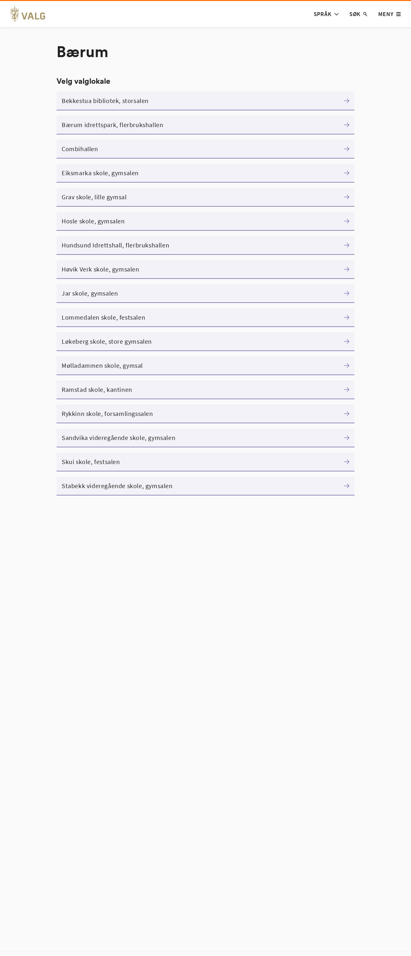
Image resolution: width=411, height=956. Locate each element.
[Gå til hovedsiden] (31, 14)
